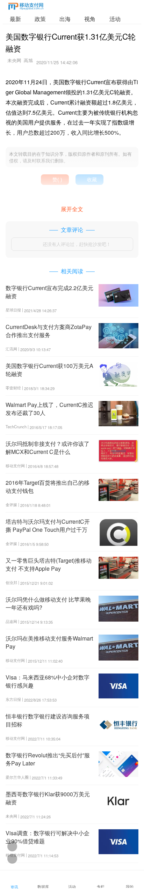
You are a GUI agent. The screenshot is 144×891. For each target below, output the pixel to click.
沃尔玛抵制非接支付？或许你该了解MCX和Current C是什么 (47, 447)
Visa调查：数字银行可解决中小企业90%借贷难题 (47, 837)
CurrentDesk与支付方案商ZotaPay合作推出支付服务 (49, 331)
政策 (40, 19)
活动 (115, 19)
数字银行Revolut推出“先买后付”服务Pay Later (48, 759)
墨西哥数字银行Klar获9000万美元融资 (48, 798)
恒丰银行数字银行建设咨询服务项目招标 (47, 720)
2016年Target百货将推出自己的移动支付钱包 (47, 486)
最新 (15, 19)
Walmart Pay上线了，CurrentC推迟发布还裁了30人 (49, 408)
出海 (65, 19)
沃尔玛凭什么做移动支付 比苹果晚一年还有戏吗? (48, 603)
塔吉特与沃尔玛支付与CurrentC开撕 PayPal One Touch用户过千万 (48, 525)
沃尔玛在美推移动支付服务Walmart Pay (49, 642)
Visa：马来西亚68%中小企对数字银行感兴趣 (47, 681)
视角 (89, 19)
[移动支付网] (25, 8)
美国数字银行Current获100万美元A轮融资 (49, 369)
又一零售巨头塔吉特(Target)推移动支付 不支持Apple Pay (49, 564)
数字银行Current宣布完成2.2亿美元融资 (49, 292)
